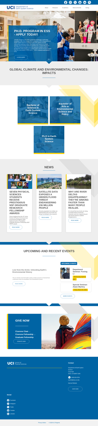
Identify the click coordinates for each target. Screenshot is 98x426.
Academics (65, 7)
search (89, 2)
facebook (65, 2)
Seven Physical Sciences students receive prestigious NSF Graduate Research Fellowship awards (19, 202)
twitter (75, 2)
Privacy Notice (42, 422)
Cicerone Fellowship (24, 334)
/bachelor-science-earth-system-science (33, 109)
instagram (70, 2)
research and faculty (43, 50)
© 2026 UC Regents (54, 422)
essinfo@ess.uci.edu (73, 380)
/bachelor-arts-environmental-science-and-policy (65, 109)
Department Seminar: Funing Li (80, 271)
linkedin (84, 2)
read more (16, 227)
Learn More (21, 57)
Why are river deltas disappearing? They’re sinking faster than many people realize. (78, 199)
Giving (87, 7)
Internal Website (72, 383)
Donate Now (21, 341)
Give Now (75, 389)
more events (67, 296)
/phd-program (49, 139)
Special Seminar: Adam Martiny (80, 286)
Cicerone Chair (21, 331)
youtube (80, 2)
